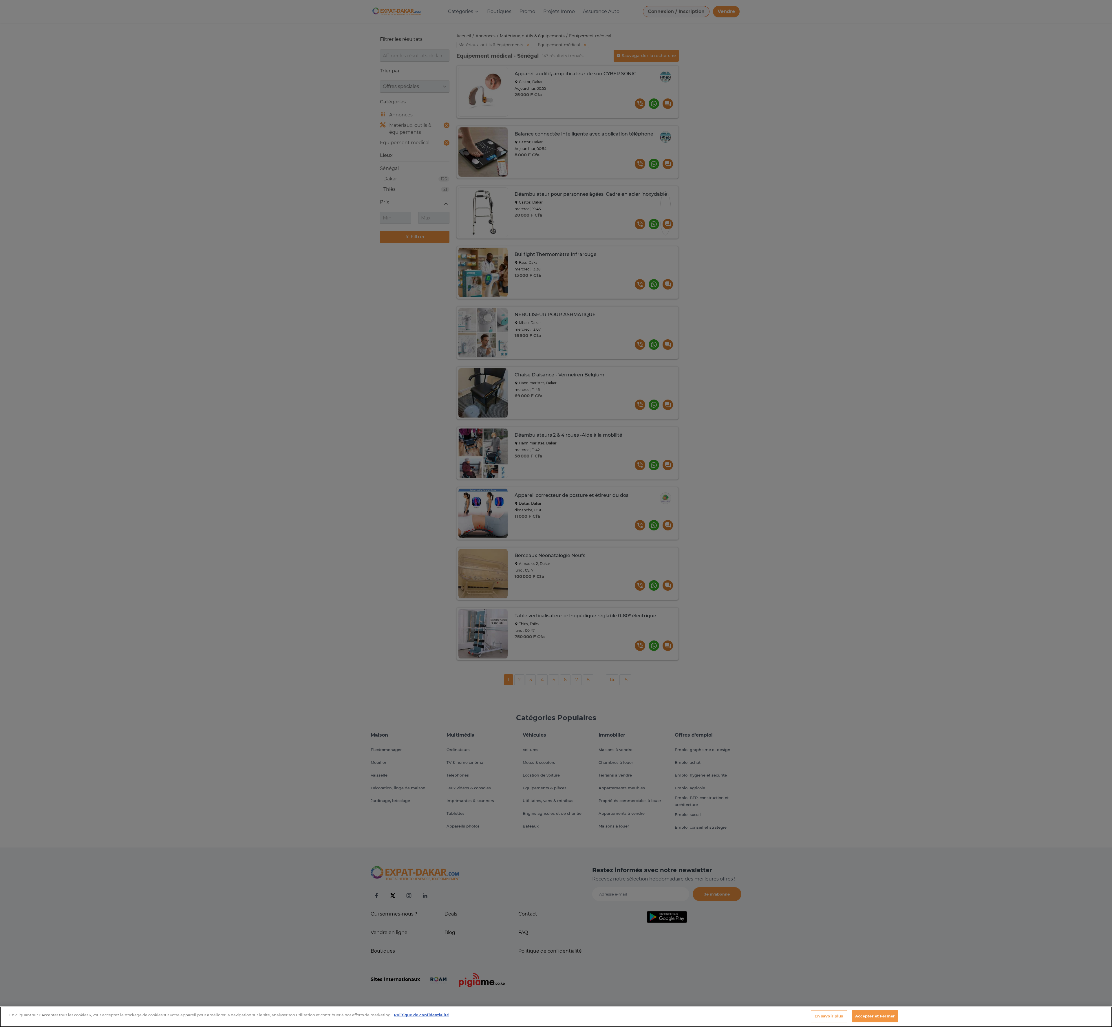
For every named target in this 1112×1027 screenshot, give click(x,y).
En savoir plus (829, 1016)
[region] (556, 1016)
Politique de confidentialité (421, 1015)
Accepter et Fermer (875, 1016)
